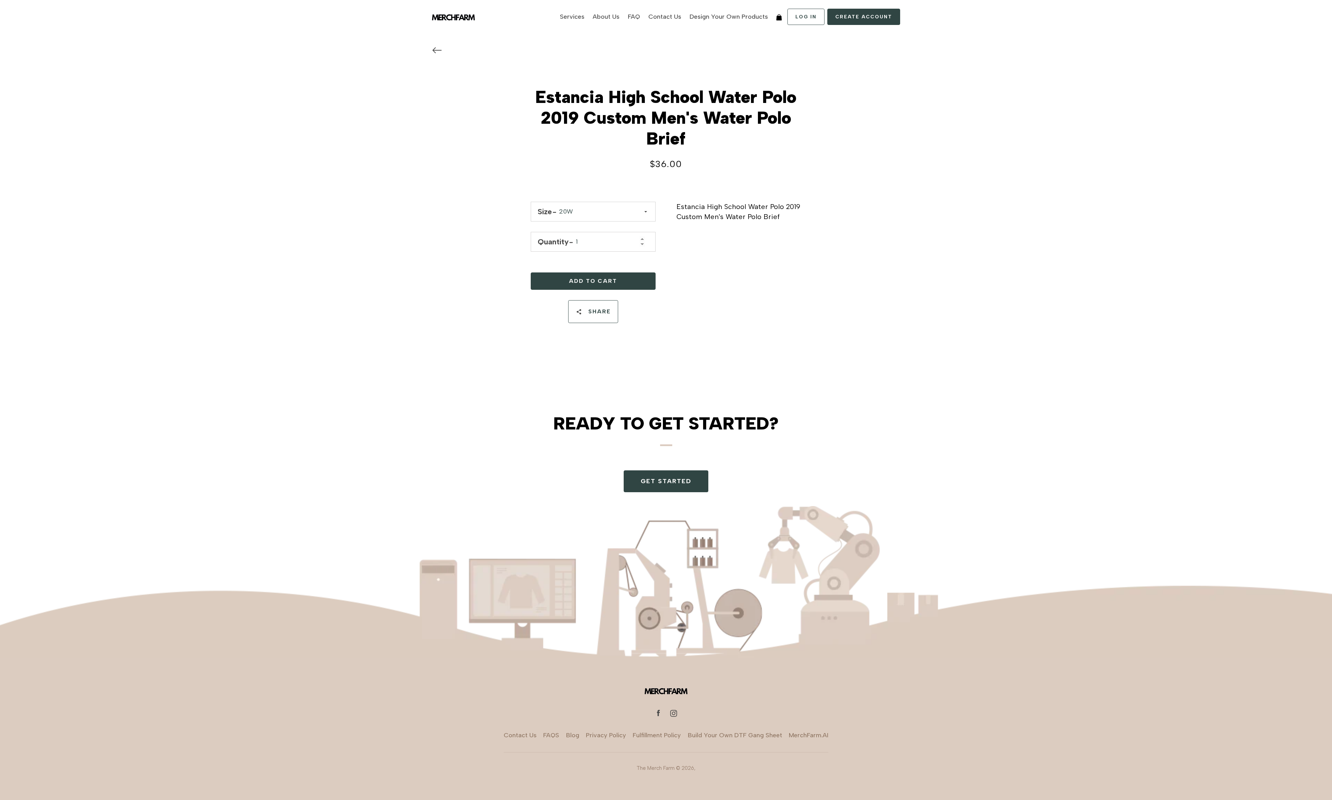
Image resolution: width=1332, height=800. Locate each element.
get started (666, 481)
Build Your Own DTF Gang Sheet (735, 735)
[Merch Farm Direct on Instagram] (673, 712)
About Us (606, 16)
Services (572, 16)
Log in (806, 17)
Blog (572, 735)
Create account (863, 17)
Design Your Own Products (729, 16)
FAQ (634, 16)
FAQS (551, 735)
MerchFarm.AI (808, 735)
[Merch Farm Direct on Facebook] (658, 712)
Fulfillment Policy (657, 735)
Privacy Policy (606, 735)
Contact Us (664, 16)
